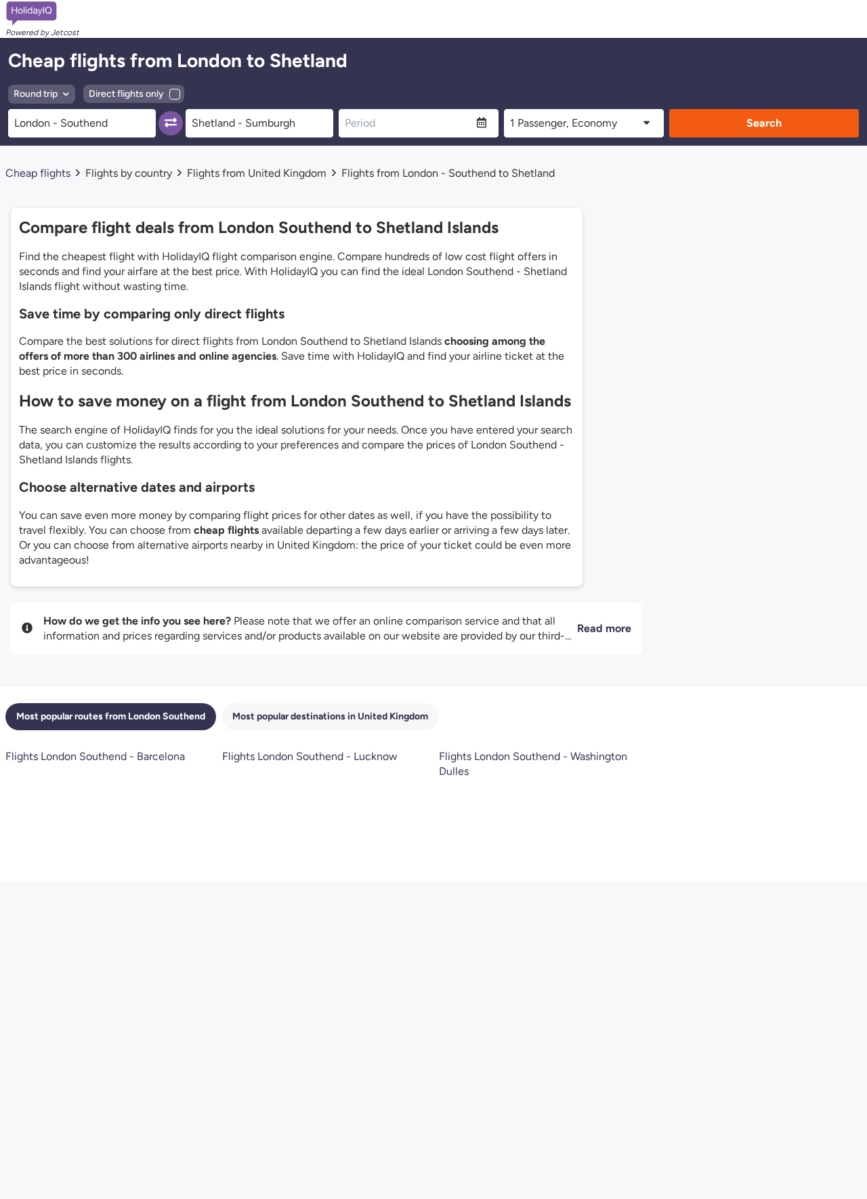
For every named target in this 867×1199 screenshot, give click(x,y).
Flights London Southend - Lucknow (310, 756)
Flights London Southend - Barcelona (95, 756)
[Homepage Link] (42, 13)
